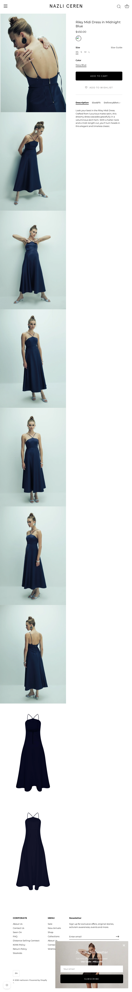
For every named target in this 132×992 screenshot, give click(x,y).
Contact (52, 944)
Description (82, 102)
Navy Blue (81, 65)
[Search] (118, 6)
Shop (50, 932)
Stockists (17, 953)
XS (77, 52)
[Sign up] (117, 936)
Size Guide (116, 47)
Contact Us (18, 928)
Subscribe (91, 979)
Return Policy (20, 949)
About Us (17, 924)
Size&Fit (96, 102)
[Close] (123, 945)
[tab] (84, 102)
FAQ (15, 936)
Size (99, 47)
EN (16, 973)
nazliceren (23, 980)
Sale (50, 924)
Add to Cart (99, 76)
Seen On (17, 932)
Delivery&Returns (113, 102)
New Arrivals (54, 928)
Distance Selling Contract (26, 940)
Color (78, 60)
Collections (53, 936)
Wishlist (52, 949)
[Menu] (5, 6)
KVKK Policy (19, 944)
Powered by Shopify (38, 980)
